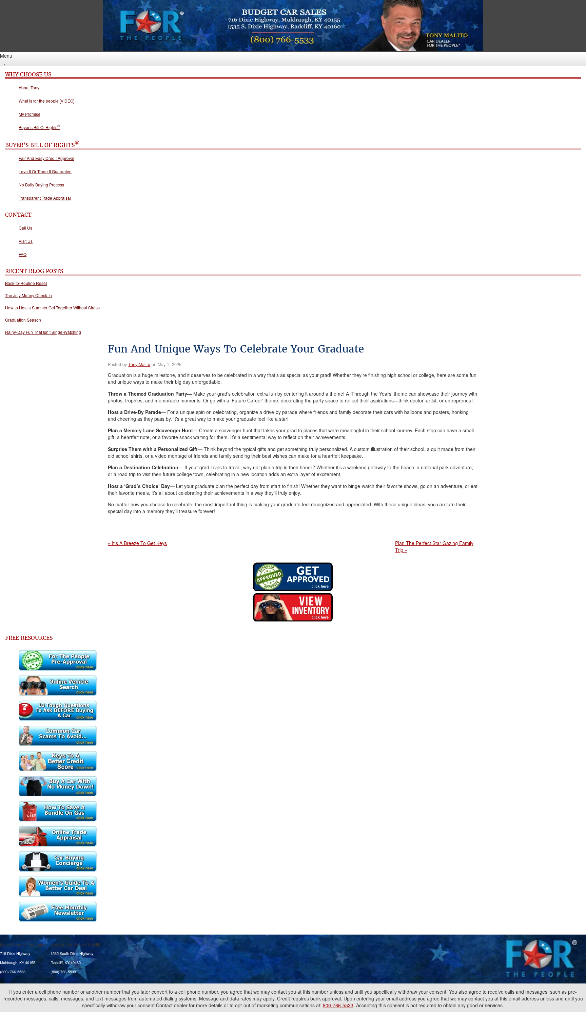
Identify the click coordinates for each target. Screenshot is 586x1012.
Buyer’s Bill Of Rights (39, 127)
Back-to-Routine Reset (26, 283)
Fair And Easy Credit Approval (46, 158)
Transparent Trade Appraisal (45, 198)
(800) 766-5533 (12, 971)
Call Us (25, 228)
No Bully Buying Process (41, 184)
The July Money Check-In (28, 295)
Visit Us (26, 241)
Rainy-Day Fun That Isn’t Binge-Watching (43, 332)
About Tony (29, 87)
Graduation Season (23, 320)
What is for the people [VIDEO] (46, 101)
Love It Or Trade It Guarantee (45, 171)
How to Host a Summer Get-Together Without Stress (52, 307)
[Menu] (2, 64)
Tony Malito (139, 364)
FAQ (22, 254)
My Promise (29, 114)
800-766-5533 (338, 1005)
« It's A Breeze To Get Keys (137, 543)
